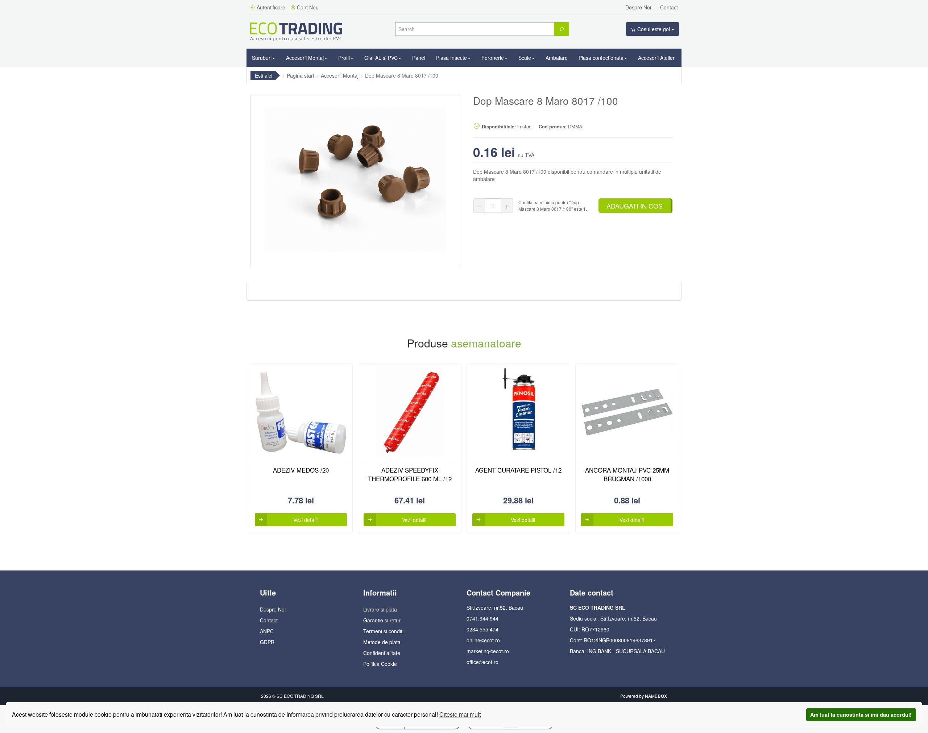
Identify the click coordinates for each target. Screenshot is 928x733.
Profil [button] (344, 57)
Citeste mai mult (460, 714)
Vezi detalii (305, 519)
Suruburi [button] (262, 57)
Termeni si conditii (384, 631)
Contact (669, 7)
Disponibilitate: (498, 126)
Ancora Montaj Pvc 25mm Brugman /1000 (627, 474)
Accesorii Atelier (656, 57)
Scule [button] (524, 57)
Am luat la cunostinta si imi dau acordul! (861, 714)
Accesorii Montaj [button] (305, 57)
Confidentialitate (381, 652)
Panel (418, 57)
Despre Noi (638, 7)
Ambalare (557, 57)
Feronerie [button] (492, 57)
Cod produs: (553, 126)
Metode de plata (382, 642)
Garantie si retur (382, 620)
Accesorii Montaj (340, 75)
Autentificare (270, 7)
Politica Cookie (380, 663)
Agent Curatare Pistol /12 (518, 470)
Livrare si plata (380, 609)
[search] (561, 29)
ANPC (267, 631)
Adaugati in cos (634, 205)
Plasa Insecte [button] (451, 57)
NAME (656, 696)
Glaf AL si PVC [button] (381, 57)
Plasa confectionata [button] (601, 57)
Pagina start (300, 75)
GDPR (267, 642)
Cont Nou (307, 7)
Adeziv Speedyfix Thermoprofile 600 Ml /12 (410, 474)
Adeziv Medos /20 (301, 470)
